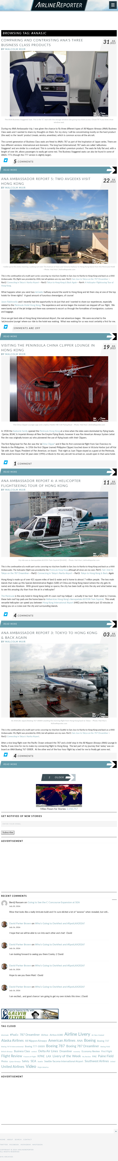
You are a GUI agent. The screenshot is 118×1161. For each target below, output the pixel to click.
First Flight (106, 1051)
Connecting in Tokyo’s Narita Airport (23, 282)
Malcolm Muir (15, 49)
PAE (94, 1056)
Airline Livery (77, 1034)
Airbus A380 (56, 1035)
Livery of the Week (67, 1056)
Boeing (90, 1040)
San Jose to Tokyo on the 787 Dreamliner (90, 279)
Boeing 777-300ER (35, 1046)
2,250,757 (72, 809)
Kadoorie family (20, 431)
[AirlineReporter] (59, 5)
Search (18, 1139)
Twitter (4, 1144)
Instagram (26, 1144)
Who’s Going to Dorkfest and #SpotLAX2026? (60, 923)
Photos (4, 1061)
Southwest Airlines (97, 1061)
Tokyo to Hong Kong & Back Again (62, 282)
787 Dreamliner (30, 1034)
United (112, 1061)
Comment (23, 463)
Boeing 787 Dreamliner (82, 1046)
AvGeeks (39, 292)
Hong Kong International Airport (58, 603)
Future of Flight (30, 1057)
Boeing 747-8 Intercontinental (12, 1047)
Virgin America (42, 1067)
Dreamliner (65, 1051)
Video (31, 1066)
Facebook (14, 1144)
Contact (27, 1139)
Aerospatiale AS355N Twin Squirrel (86, 599)
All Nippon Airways (36, 1041)
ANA (80, 1040)
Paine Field (106, 1056)
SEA (33, 1061)
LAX (48, 1056)
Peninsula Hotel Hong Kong (28, 305)
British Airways (7, 1051)
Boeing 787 (55, 1046)
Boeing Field (105, 1047)
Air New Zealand (98, 1035)
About (10, 1139)
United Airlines (12, 1066)
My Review (86, 1057)
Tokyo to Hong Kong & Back (94, 573)
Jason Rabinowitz (9, 302)
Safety (25, 1061)
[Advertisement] (59, 22)
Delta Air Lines (48, 1051)
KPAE (41, 1056)
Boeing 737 (103, 1041)
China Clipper (48, 444)
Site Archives (6, 1157)
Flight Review (11, 1056)
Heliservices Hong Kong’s (58, 599)
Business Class (22, 1051)
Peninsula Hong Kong (50, 431)
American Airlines (61, 1040)
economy (76, 1051)
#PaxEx (14, 1035)
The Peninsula (7, 596)
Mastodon (37, 1144)
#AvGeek (5, 1035)
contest (34, 1051)
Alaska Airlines (12, 1040)
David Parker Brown (20, 923)
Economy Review (91, 1051)
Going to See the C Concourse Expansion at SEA (54, 902)
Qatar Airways (15, 1061)
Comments (23, 161)
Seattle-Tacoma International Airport (63, 1061)
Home (2, 1139)
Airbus (44, 1035)
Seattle (40, 1061)
